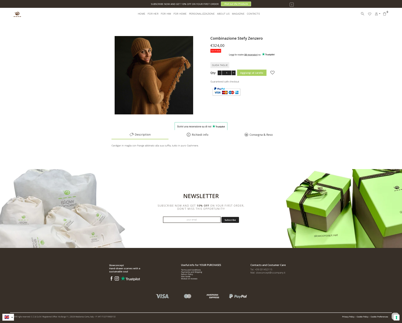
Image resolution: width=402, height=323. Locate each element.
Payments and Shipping (191, 272)
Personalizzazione (202, 13)
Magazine (238, 13)
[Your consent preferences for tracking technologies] (396, 317)
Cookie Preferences (379, 317)
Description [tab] (143, 134)
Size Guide (185, 276)
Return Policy (187, 274)
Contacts (253, 13)
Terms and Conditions (191, 270)
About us (223, 13)
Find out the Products (236, 3)
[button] (8, 317)
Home (141, 13)
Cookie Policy (362, 317)
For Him (166, 13)
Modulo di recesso (189, 279)
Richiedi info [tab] (200, 135)
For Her (153, 13)
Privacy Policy (348, 317)
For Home (180, 13)
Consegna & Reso (261, 135)
